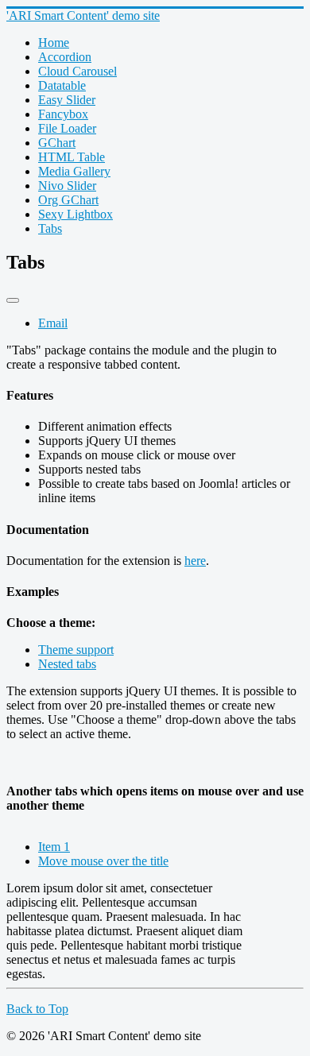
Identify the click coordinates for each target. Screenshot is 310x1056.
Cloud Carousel (77, 71)
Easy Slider (66, 99)
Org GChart (68, 200)
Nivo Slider (67, 185)
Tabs (50, 228)
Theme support (76, 649)
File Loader (67, 128)
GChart (57, 142)
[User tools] (12, 300)
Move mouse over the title (103, 861)
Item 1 (54, 846)
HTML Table (71, 157)
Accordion (64, 57)
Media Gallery (74, 171)
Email (53, 323)
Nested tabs (67, 664)
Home (53, 42)
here (195, 560)
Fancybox (63, 114)
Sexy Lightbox (75, 214)
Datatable (62, 85)
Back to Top (37, 1008)
